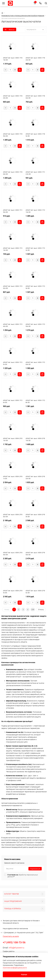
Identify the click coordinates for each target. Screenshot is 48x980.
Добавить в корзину (20, 70)
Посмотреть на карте (11, 936)
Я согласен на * (22, 876)
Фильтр (11, 29)
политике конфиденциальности (15, 968)
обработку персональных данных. (22, 876)
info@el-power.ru (16, 947)
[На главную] (10, 3)
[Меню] (3, 3)
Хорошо (24, 974)
